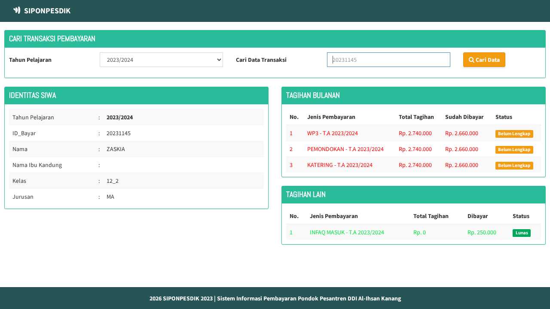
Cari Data (487, 60)
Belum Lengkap (514, 133)
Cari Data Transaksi (261, 60)
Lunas (522, 233)
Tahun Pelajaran (30, 60)
